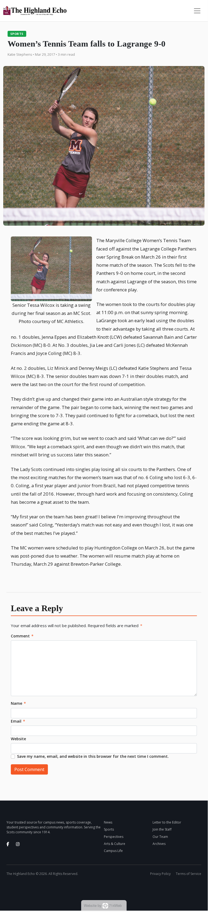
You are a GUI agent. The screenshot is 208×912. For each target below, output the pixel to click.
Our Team (160, 836)
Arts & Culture (114, 843)
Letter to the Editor (167, 822)
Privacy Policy (160, 873)
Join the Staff (162, 829)
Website (18, 738)
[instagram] (18, 844)
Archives (159, 843)
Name (18, 703)
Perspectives (113, 836)
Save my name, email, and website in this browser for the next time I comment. (93, 756)
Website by (103, 905)
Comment (22, 635)
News (108, 822)
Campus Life (113, 850)
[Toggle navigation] (197, 11)
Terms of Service (188, 873)
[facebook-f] (7, 844)
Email (18, 721)
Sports (17, 34)
